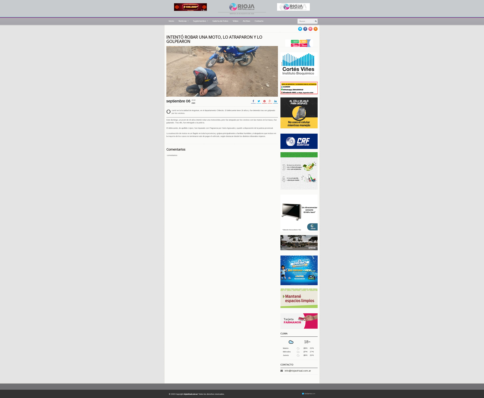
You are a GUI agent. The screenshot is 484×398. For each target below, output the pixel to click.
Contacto (259, 21)
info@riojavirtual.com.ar (298, 370)
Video (235, 21)
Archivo (246, 21)
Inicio (171, 21)
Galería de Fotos (220, 21)
